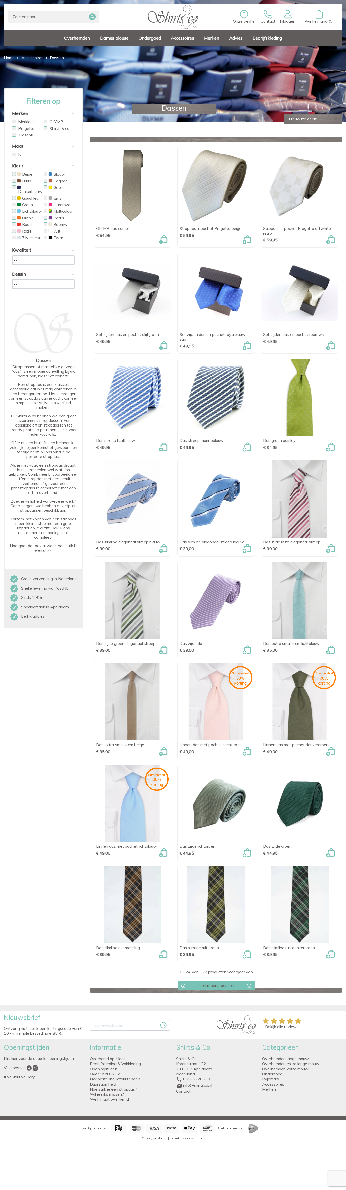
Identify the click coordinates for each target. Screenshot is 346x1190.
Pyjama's (270, 1078)
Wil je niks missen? (107, 1094)
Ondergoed (272, 1073)
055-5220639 (196, 1078)
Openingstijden (103, 1068)
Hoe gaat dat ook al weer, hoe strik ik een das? (43, 548)
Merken (269, 1089)
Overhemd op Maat (107, 1058)
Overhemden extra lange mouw (290, 1063)
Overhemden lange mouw (285, 1058)
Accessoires (273, 1084)
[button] (287, 17)
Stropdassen (23, 366)
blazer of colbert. (53, 375)
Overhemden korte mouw (285, 1068)
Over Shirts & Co (105, 1073)
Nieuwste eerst (313, 119)
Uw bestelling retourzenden (115, 1078)
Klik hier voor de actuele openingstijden (39, 1058)
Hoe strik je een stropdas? (113, 1089)
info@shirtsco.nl (197, 1085)
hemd (23, 375)
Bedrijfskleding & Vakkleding (115, 1063)
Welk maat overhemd (109, 1099)
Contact (183, 1091)
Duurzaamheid (103, 1084)
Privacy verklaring (154, 1138)
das (16, 371)
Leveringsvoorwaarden (187, 1138)
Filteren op (43, 101)
